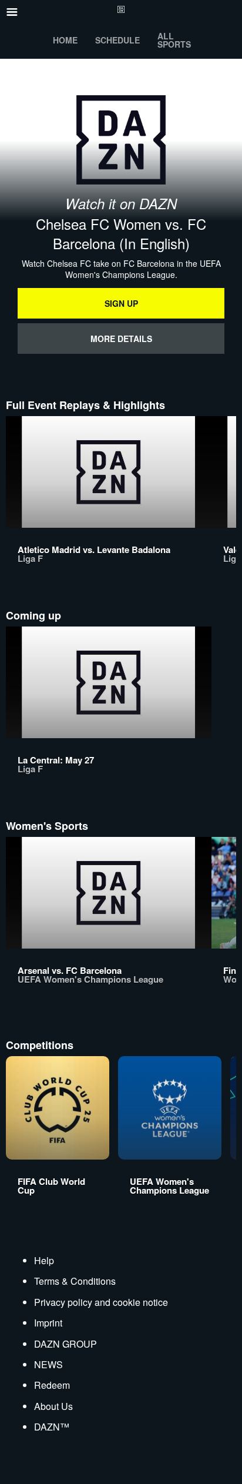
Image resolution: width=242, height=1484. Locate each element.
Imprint (48, 1322)
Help (44, 1260)
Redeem (52, 1385)
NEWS (48, 1364)
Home (65, 40)
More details (121, 338)
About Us (53, 1406)
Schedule (117, 40)
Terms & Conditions (75, 1281)
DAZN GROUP (65, 1344)
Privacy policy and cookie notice (101, 1302)
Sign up (121, 303)
